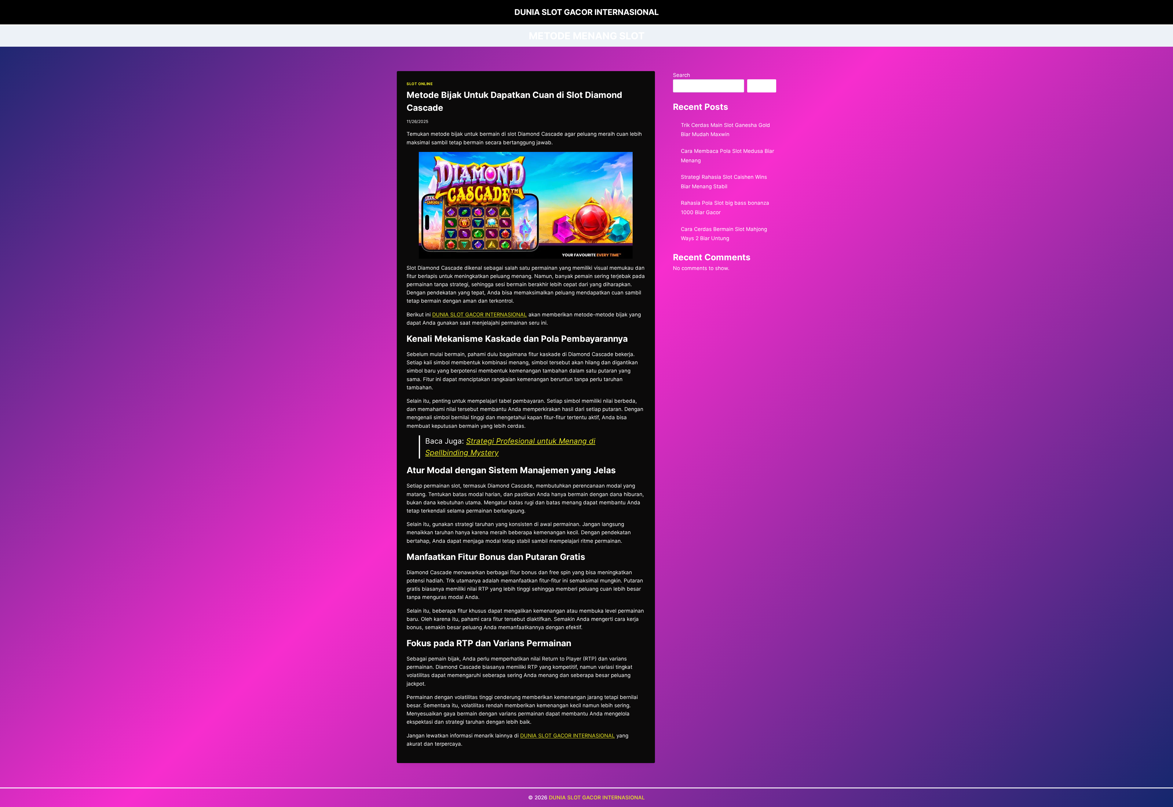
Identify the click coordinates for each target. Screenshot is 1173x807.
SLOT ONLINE (420, 83)
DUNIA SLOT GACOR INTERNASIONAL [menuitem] (479, 315)
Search (681, 75)
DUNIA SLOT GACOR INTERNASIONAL (597, 797)
